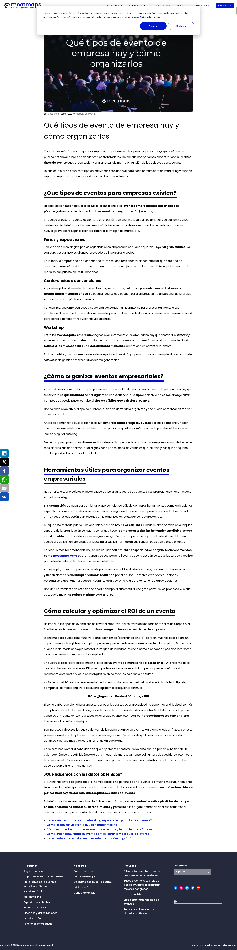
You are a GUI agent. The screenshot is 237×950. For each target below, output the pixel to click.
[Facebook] (4, 470)
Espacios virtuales (35, 907)
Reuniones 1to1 (33, 891)
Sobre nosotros (84, 871)
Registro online (33, 871)
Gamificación (32, 918)
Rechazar (181, 25)
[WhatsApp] (4, 479)
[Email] (4, 488)
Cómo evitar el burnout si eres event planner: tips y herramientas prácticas (100, 829)
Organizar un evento (84, 113)
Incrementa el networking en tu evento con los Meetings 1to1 (89, 838)
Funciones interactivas (38, 923)
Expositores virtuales (37, 902)
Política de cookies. (149, 17)
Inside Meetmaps (84, 876)
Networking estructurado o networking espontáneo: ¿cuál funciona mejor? (99, 820)
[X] (4, 462)
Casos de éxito (133, 894)
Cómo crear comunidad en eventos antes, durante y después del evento (98, 834)
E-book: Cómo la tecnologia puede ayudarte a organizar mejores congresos (142, 885)
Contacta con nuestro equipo (93, 882)
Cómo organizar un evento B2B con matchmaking (82, 825)
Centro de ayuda (84, 892)
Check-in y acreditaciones (40, 913)
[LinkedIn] (4, 453)
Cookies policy (212, 945)
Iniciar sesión (203, 5)
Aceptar (153, 25)
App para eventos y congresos (43, 876)
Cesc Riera (53, 113)
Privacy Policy (229, 945)
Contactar (224, 5)
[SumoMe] (4, 496)
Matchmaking (32, 897)
